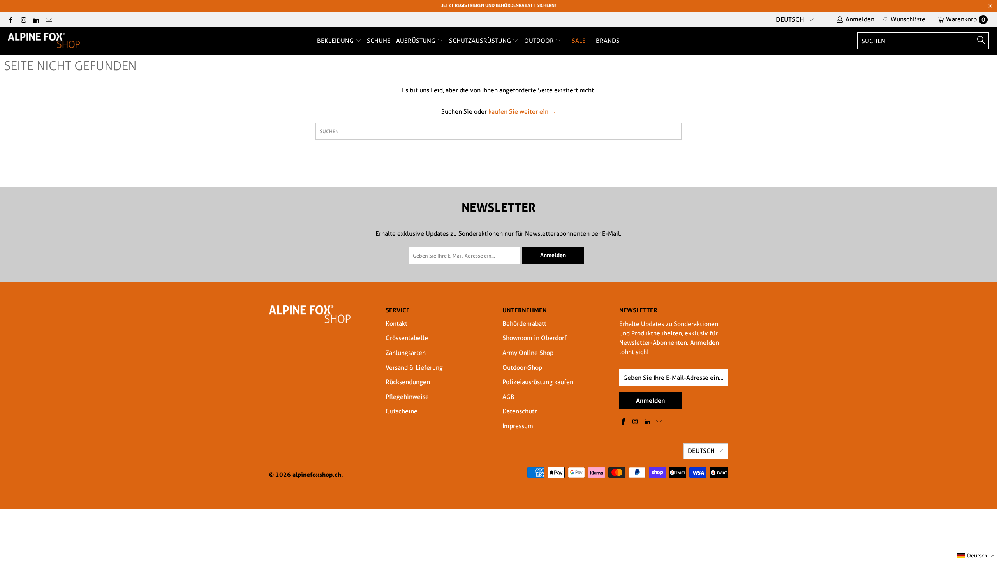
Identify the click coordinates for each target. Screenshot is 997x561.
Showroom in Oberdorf (534, 338)
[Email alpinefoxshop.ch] (48, 19)
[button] (976, 556)
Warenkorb (965, 19)
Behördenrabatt (524, 323)
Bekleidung (336, 40)
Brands (608, 40)
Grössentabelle (407, 338)
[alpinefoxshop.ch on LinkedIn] (35, 19)
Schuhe (379, 40)
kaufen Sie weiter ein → (522, 111)
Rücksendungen (408, 382)
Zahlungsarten (406, 352)
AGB (508, 396)
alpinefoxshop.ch (316, 474)
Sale (579, 40)
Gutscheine (401, 411)
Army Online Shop (527, 352)
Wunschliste (903, 19)
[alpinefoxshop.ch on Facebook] (10, 19)
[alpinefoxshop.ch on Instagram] (22, 19)
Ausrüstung (416, 40)
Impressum (517, 426)
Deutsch (790, 19)
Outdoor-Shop (522, 367)
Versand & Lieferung (414, 367)
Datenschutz (519, 411)
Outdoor (539, 40)
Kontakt (396, 323)
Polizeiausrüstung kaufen (537, 382)
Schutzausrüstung (481, 40)
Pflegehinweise (407, 396)
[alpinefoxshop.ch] (44, 41)
